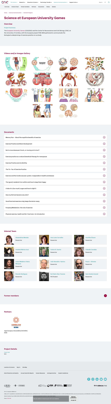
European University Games (16, 30)
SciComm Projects (28, 12)
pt (105, 2)
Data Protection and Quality (11, 373)
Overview (7, 6)
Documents (41, 6)
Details (54, 6)
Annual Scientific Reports (27, 373)
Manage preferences (73, 397)
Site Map (25, 367)
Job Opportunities (51, 373)
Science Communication (15, 12)
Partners (34, 6)
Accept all (73, 400)
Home (5, 12)
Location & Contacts (9, 367)
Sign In (100, 2)
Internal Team (15, 6)
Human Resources (40, 373)
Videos (48, 6)
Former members (25, 6)
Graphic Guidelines (63, 373)
